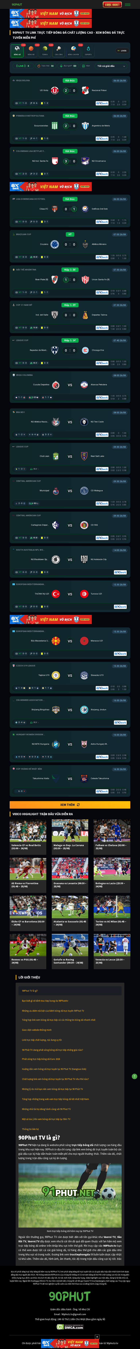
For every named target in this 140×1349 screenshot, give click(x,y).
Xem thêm (67, 805)
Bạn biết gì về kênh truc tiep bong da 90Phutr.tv (45, 1000)
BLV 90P (70, 65)
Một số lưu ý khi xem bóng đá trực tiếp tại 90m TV (46, 1119)
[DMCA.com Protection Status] (70, 1326)
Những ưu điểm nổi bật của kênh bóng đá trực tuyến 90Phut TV (53, 1010)
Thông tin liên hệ (30, 1129)
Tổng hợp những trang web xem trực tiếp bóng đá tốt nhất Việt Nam (55, 1099)
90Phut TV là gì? (30, 990)
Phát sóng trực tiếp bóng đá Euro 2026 (41, 1059)
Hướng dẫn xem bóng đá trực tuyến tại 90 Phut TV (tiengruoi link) (54, 1069)
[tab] (17, 50)
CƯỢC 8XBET (112, 5)
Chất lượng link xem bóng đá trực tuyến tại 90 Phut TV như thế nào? (55, 1079)
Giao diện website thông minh (37, 1029)
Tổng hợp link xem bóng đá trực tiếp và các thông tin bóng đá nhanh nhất (58, 1019)
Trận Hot (47, 65)
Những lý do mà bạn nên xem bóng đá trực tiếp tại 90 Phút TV (52, 1089)
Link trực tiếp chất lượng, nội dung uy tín (42, 1039)
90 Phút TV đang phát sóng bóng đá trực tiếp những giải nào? (52, 1049)
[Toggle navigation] (127, 4)
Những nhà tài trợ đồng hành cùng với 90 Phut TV (46, 1109)
